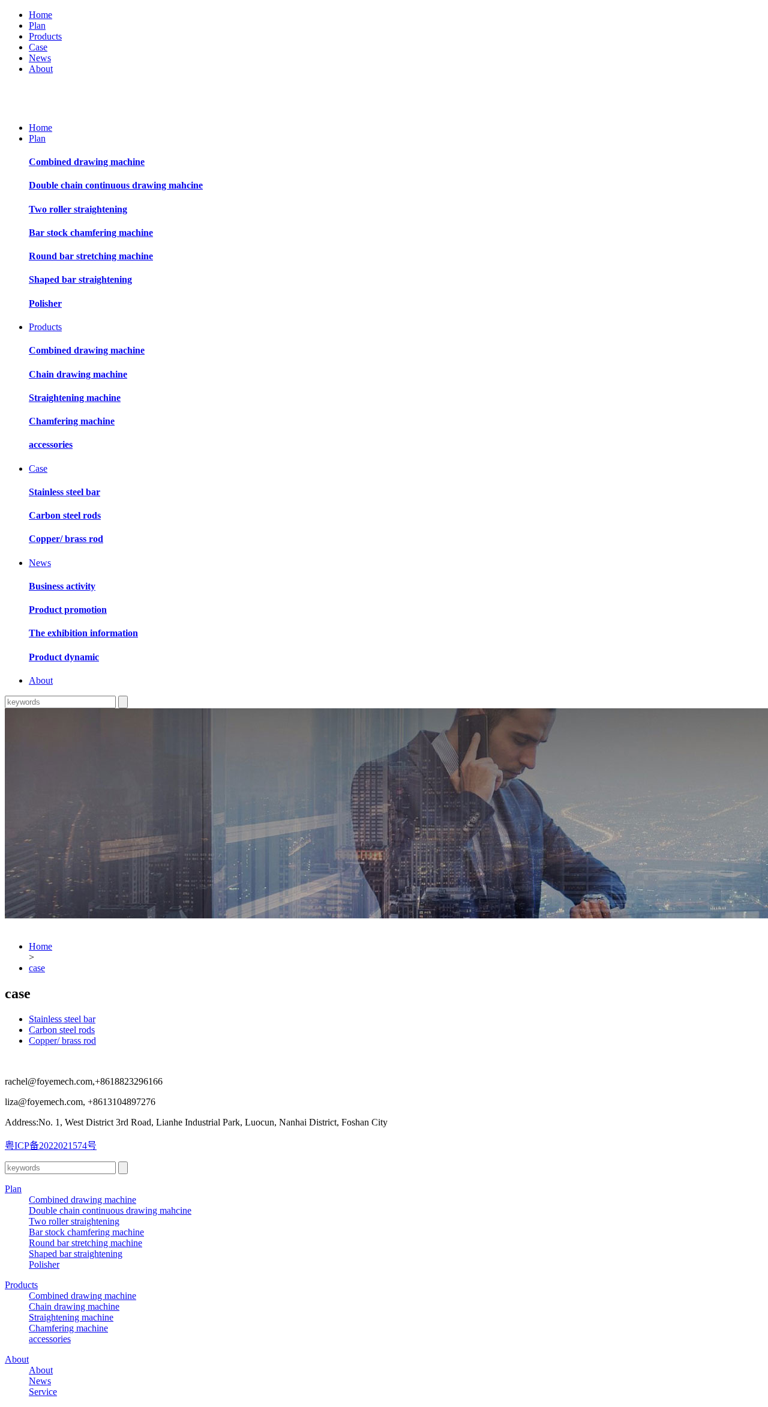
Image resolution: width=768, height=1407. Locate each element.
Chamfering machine (72, 421)
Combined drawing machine (87, 162)
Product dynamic (64, 657)
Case (38, 47)
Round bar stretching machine (91, 256)
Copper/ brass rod (66, 539)
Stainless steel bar (64, 492)
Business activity (62, 586)
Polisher (45, 303)
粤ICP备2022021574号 (51, 1145)
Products (45, 36)
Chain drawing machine (78, 374)
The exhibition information (83, 633)
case (37, 968)
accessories (51, 444)
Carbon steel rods (65, 515)
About (41, 69)
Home (40, 15)
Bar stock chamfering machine (91, 232)
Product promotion (68, 609)
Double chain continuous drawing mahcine (116, 185)
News (40, 58)
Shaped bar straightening (80, 279)
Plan (37, 25)
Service (43, 1392)
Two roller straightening (78, 209)
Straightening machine (75, 398)
